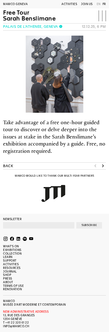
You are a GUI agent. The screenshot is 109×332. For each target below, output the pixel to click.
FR (104, 4)
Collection (12, 253)
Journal (10, 271)
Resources (12, 267)
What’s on (11, 246)
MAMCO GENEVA (15, 4)
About (8, 282)
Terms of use (13, 285)
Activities (69, 4)
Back (8, 166)
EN (99, 4)
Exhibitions (12, 250)
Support (9, 260)
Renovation (12, 289)
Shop (7, 274)
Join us (87, 4)
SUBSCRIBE (89, 225)
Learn (8, 257)
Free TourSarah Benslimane (29, 16)
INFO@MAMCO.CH (16, 326)
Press (7, 278)
